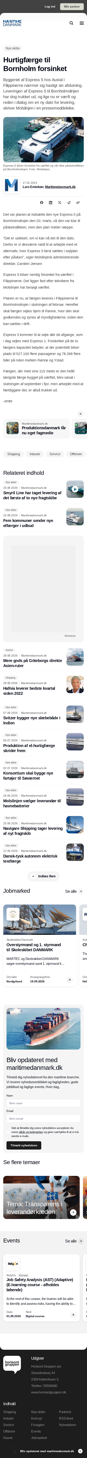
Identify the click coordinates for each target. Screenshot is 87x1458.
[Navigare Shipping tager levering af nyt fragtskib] (43, 826)
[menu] (82, 23)
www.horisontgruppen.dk (48, 1392)
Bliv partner (72, 6)
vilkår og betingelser (31, 1132)
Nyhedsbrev (67, 1425)
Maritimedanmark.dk (60, 187)
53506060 (50, 1386)
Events (36, 1431)
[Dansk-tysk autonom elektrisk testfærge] (43, 854)
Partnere (65, 1412)
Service (8, 1425)
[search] (71, 23)
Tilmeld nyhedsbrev (24, 1145)
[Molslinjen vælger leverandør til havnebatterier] (43, 798)
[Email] (68, 202)
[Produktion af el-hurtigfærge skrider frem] (43, 743)
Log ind (50, 6)
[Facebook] (41, 202)
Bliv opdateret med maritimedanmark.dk (47, 1451)
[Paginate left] (6, 945)
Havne (8, 1438)
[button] (80, 414)
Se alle (70, 891)
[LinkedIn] (50, 202)
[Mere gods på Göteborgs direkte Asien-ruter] (43, 658)
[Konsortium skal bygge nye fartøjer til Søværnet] (43, 771)
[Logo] (12, 23)
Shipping (9, 1412)
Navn (9, 1095)
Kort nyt (36, 1418)
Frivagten (38, 1425)
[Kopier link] (78, 202)
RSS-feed (66, 1418)
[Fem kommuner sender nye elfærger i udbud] (43, 518)
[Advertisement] (43, 588)
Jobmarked (39, 1438)
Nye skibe (38, 1412)
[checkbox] (8, 1132)
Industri (8, 1418)
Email (9, 1111)
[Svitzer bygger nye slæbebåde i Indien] (43, 716)
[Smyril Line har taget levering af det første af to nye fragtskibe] (43, 490)
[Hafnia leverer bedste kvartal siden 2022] (43, 686)
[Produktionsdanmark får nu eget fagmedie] (36, 429)
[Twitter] (59, 202)
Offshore (9, 1431)
